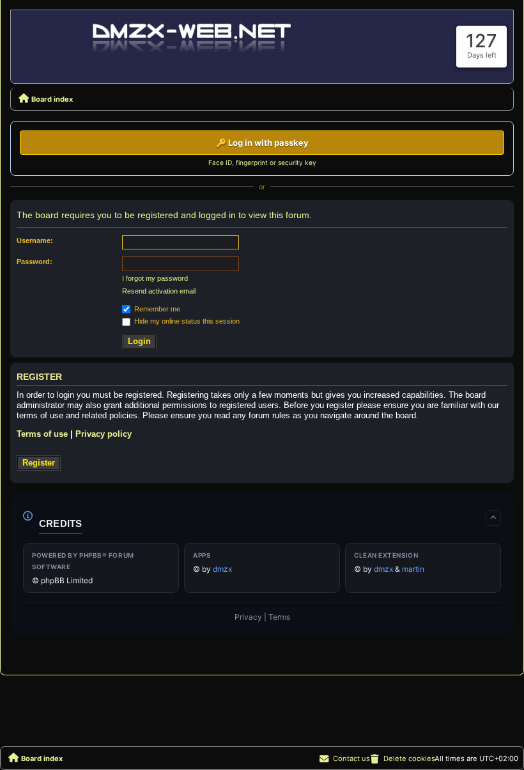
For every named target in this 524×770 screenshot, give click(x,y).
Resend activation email (159, 291)
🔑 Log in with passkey (262, 143)
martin (413, 569)
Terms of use (42, 434)
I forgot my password (155, 278)
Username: (35, 240)
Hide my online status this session (186, 321)
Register (38, 463)
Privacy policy (103, 434)
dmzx (222, 569)
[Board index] (193, 36)
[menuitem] (402, 758)
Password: (34, 261)
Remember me (156, 309)
